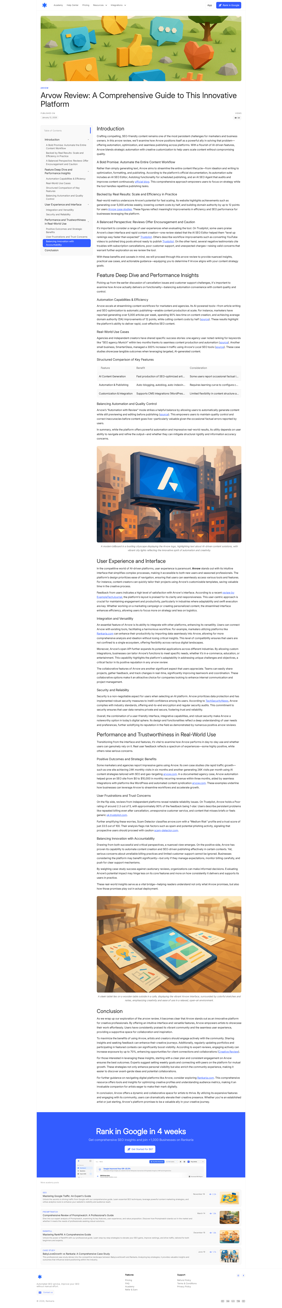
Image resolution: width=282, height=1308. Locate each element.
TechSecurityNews (217, 700)
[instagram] (238, 1275)
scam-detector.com (166, 830)
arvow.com (170, 774)
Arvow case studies (120, 209)
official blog (142, 181)
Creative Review (228, 1051)
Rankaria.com (105, 633)
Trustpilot (146, 237)
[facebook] (243, 1275)
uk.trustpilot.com (117, 815)
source (205, 319)
